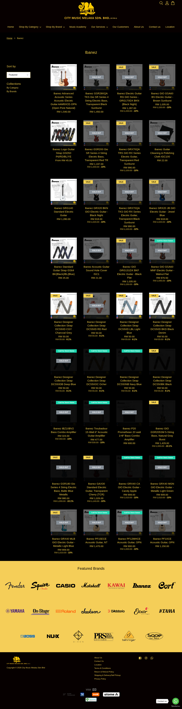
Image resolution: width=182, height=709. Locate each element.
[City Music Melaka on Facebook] (140, 659)
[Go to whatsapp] (175, 701)
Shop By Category (28, 27)
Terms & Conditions (102, 668)
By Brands (12, 91)
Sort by (11, 66)
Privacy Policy (100, 679)
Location (170, 27)
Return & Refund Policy (104, 672)
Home (10, 27)
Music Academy (77, 27)
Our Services (98, 27)
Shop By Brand (54, 27)
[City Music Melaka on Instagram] (146, 659)
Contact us (154, 27)
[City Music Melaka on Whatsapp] (152, 659)
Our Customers (121, 27)
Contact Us (99, 661)
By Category (12, 88)
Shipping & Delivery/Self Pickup (107, 675)
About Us (139, 27)
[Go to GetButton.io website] (175, 706)
